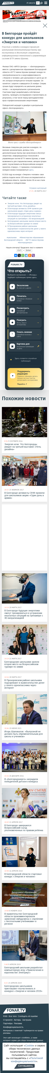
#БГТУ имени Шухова (35, 240)
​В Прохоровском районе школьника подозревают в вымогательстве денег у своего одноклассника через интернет (27, 228)
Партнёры (8, 1023)
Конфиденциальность (13, 1027)
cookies (25, 1037)
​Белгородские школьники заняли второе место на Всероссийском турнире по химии (27, 222)
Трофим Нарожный (37, 188)
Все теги (13, 1016)
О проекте (8, 1020)
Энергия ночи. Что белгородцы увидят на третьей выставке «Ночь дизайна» (25, 204)
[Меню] (45, 3)
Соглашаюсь (25, 1065)
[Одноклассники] (29, 255)
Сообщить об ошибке (28, 1016)
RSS (5, 1016)
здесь (31, 170)
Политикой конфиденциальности (27, 1059)
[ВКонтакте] (15, 255)
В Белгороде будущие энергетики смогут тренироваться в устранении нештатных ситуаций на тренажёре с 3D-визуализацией (26, 216)
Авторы (17, 1020)
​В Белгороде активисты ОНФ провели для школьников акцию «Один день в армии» (25, 209)
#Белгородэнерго (25, 242)
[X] (19, 255)
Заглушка (26, 1020)
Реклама (18, 1023)
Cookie (29, 1045)
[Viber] (33, 255)
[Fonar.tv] (8, 3)
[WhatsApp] (22, 255)
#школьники (12, 237)
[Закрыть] (45, 26)
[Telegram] (26, 255)
